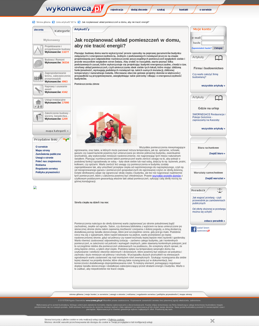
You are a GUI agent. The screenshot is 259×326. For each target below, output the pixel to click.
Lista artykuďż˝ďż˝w (66, 22)
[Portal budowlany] (75, 12)
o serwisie (103, 294)
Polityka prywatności (48, 172)
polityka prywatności (167, 294)
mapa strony (186, 294)
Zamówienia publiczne (48, 154)
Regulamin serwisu (47, 168)
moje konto (90, 294)
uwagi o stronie (117, 294)
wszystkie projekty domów (166, 175)
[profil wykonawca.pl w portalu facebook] (200, 231)
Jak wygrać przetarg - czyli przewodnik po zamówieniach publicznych (208, 200)
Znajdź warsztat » (215, 178)
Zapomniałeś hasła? (202, 48)
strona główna (76, 294)
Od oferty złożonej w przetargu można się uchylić (209, 210)
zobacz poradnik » (214, 220)
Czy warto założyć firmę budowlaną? (205, 76)
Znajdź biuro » (217, 153)
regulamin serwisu (146, 294)
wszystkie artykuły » (213, 85)
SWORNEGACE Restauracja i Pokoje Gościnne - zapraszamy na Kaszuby (208, 117)
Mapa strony (43, 150)
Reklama (41, 165)
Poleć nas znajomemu (48, 161)
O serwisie (42, 146)
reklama (131, 294)
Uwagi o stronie (44, 157)
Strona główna (43, 22)
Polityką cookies (116, 319)
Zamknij (212, 321)
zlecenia (39, 29)
